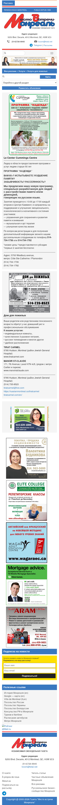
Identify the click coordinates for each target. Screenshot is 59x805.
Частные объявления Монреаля (42, 778)
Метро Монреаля (12, 720)
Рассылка (48, 45)
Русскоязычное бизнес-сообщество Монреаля (43, 789)
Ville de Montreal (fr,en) (15, 699)
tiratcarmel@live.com (14, 387)
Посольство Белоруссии (16, 708)
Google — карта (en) (14, 696)
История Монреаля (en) (16, 692)
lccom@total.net (45, 41)
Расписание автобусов (15, 717)
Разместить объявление (29, 88)
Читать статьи (39, 773)
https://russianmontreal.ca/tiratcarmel (21, 391)
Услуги (22, 71)
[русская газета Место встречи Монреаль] (30, 744)
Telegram (38, 45)
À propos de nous (10, 776)
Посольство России (14, 702)
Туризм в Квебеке (13, 714)
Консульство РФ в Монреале (18, 711)
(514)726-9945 (18, 41)
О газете (6, 773)
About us (6, 780)
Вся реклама (10, 71)
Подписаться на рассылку (10, 786)
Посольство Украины (15, 705)
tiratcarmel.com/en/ (13, 394)
